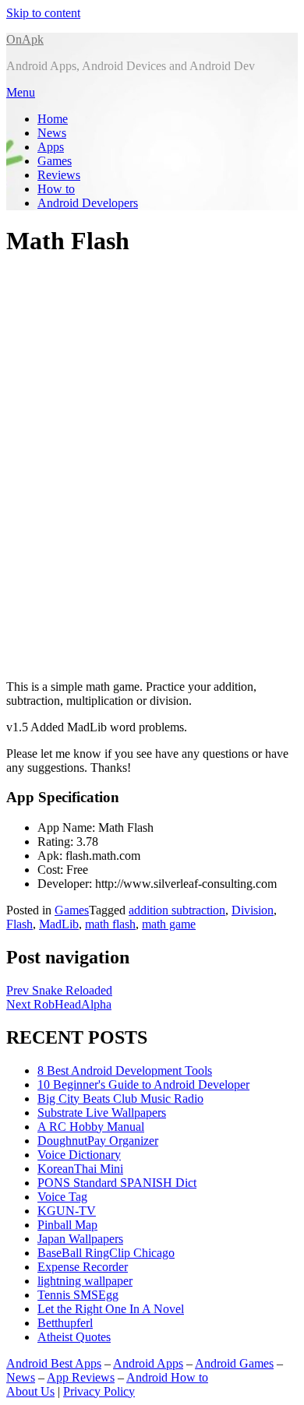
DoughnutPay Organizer (97, 1140)
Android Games (234, 1363)
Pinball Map (67, 1224)
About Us (30, 1391)
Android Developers (87, 203)
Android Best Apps (53, 1363)
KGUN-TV (66, 1210)
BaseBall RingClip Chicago (106, 1252)
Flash (19, 924)
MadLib (59, 924)
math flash (110, 924)
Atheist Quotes (74, 1336)
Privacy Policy (99, 1391)
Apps (50, 146)
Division (253, 910)
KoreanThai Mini (80, 1168)
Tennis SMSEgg (77, 1294)
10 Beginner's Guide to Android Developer (143, 1084)
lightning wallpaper (85, 1280)
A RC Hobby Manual (90, 1126)
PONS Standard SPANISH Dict (116, 1182)
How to (56, 188)
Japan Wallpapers (80, 1238)
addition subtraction (177, 910)
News (51, 132)
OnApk (25, 39)
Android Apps (148, 1363)
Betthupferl (65, 1322)
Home (52, 118)
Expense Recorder (82, 1266)
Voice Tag (62, 1196)
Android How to (167, 1377)
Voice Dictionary (79, 1154)
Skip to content (43, 12)
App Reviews (81, 1377)
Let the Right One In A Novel (110, 1308)
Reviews (58, 174)
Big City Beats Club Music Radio (120, 1098)
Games (54, 160)
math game (169, 924)
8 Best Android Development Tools (124, 1070)
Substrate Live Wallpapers (101, 1112)
